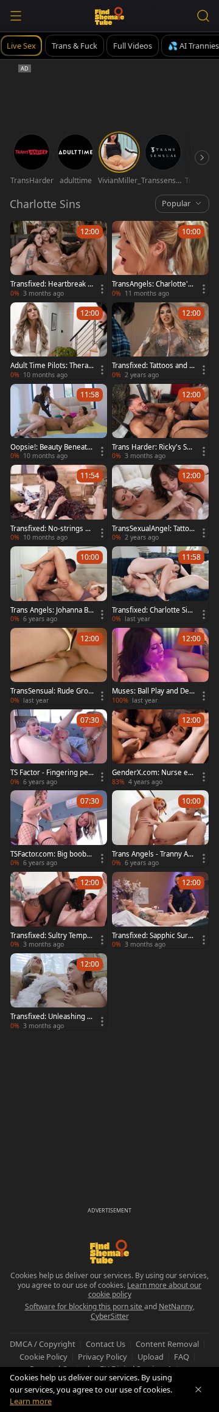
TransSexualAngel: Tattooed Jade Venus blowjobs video (152, 528)
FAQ (181, 1356)
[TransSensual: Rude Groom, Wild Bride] (58, 666)
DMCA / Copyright (42, 1343)
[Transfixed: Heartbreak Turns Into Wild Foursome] (58, 259)
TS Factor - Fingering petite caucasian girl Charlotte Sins (51, 772)
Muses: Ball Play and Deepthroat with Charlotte (152, 691)
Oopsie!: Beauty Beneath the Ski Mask (50, 447)
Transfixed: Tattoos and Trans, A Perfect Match (153, 365)
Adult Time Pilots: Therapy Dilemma (51, 365)
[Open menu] (16, 16)
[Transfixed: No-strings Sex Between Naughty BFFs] (58, 503)
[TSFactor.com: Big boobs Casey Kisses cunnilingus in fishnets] (58, 828)
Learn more (31, 1401)
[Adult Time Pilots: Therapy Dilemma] (58, 340)
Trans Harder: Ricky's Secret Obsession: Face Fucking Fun (153, 447)
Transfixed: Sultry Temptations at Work (51, 935)
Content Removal (167, 1343)
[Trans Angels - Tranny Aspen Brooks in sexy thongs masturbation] (160, 828)
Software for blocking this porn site (84, 1306)
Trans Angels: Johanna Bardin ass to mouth (51, 610)
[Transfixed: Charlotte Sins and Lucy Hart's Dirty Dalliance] (160, 584)
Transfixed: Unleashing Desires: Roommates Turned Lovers (51, 1016)
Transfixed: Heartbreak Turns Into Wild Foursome (51, 284)
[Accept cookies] (198, 1389)
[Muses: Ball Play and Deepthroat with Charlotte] (160, 666)
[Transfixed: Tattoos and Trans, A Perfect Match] (160, 340)
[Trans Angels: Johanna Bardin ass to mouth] (58, 584)
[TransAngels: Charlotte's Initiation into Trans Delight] (160, 259)
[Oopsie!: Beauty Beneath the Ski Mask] (58, 422)
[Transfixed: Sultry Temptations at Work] (58, 910)
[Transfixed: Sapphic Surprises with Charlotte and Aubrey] (160, 910)
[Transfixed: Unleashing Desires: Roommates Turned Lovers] (58, 991)
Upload (150, 1356)
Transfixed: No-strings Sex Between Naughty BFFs (51, 528)
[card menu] (102, 289)
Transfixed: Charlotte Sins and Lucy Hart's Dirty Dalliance (153, 610)
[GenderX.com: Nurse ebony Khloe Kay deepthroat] (160, 747)
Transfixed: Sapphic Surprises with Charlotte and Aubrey (153, 935)
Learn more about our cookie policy (145, 1290)
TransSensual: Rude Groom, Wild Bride (51, 691)
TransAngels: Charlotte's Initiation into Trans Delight (153, 284)
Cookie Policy (43, 1356)
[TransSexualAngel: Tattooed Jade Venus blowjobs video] (160, 503)
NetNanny (176, 1306)
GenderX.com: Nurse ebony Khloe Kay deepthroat (153, 772)
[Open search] (203, 16)
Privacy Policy (102, 1356)
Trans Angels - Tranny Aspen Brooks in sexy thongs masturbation (152, 854)
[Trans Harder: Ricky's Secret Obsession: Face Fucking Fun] (160, 422)
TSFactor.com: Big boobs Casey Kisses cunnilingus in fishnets (51, 854)
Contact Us (105, 1343)
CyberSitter (110, 1316)
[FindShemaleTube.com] (110, 16)
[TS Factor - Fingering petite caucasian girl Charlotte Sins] (58, 747)
